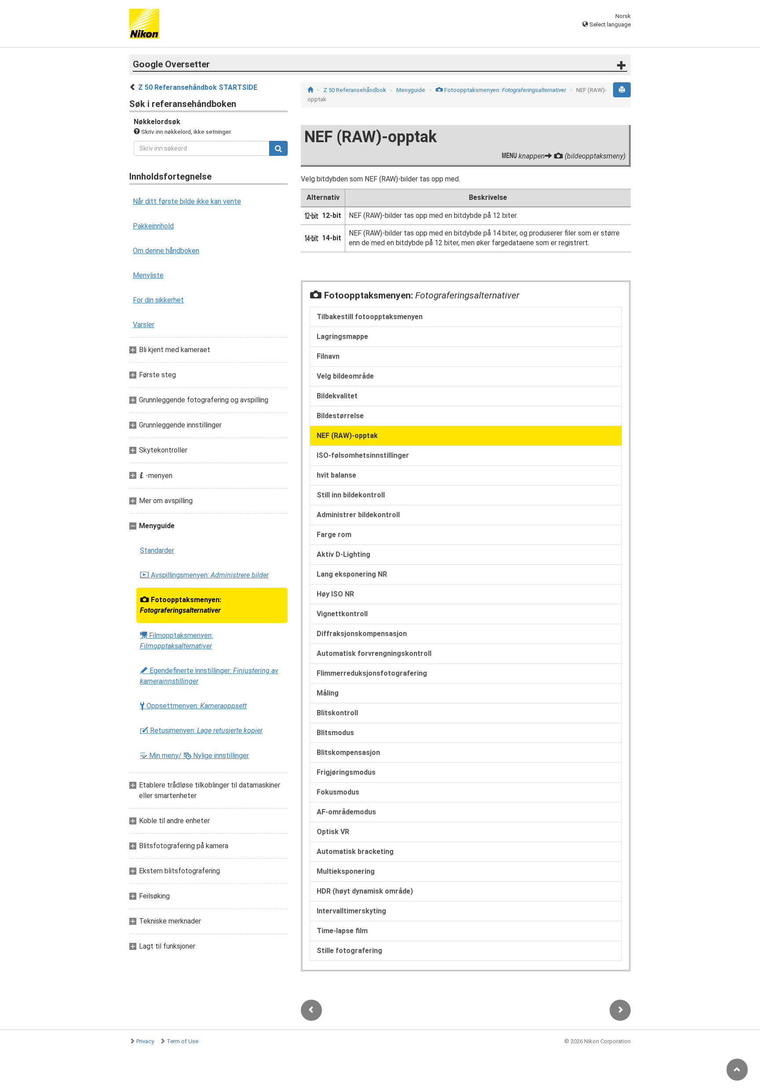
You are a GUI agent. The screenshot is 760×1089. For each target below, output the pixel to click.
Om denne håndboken (166, 250)
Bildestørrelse (340, 416)
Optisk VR (333, 832)
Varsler (143, 324)
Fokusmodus (338, 792)
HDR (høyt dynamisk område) (365, 891)
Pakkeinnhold (153, 226)
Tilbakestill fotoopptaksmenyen (370, 317)
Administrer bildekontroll (358, 515)
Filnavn (328, 356)
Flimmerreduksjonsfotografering (372, 673)
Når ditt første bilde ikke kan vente (187, 201)
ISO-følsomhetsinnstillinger (363, 455)
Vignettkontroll (342, 614)
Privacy (145, 1041)
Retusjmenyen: (201, 730)
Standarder (157, 550)
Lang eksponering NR (352, 574)
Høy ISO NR (335, 594)
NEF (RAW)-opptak (347, 435)
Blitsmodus (335, 732)
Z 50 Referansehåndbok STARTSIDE (197, 87)
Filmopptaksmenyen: (176, 640)
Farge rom (334, 534)
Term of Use (182, 1041)
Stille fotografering (349, 950)
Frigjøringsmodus (346, 772)
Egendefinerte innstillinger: (209, 675)
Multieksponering (346, 871)
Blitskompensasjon (348, 752)
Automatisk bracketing (355, 851)
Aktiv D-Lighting (343, 554)
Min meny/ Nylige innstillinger (194, 755)
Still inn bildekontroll (351, 495)
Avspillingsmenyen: (204, 575)
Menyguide (410, 90)
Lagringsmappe (342, 336)
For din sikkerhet (158, 300)
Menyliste (148, 275)
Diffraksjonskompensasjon (362, 633)
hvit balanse (336, 475)
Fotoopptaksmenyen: (180, 605)
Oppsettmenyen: (193, 706)
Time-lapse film (342, 931)
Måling (328, 693)
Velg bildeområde (345, 376)
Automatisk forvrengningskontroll (374, 653)
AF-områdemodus (346, 812)
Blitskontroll (337, 713)
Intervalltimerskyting (351, 911)
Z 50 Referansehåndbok (354, 90)
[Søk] (278, 148)
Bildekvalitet (337, 396)
